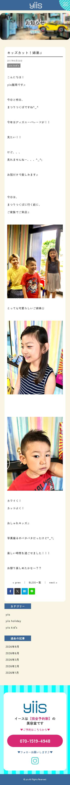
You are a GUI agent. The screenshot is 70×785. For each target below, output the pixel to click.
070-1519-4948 (35, 740)
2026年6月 (12, 653)
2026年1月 (12, 672)
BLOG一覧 (35, 582)
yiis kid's (11, 627)
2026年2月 (12, 666)
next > (53, 582)
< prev (17, 582)
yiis (8, 614)
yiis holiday (13, 621)
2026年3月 (12, 659)
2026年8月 (12, 646)
